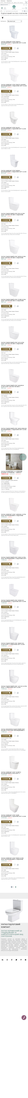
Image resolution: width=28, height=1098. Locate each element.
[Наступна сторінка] (15, 887)
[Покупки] (26, 2)
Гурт (12, 2)
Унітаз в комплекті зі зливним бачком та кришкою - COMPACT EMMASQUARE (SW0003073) (11, 472)
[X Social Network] (16, 960)
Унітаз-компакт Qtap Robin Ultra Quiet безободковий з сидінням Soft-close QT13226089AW (12, 859)
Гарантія (15, 2)
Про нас (1, 2)
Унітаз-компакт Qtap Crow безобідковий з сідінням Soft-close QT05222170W (13, 816)
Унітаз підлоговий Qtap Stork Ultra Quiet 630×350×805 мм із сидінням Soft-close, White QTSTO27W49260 (13, 300)
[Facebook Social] (11, 960)
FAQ (18, 2)
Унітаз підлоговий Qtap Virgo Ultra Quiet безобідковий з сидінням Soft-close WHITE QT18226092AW (14, 558)
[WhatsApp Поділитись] (26, 11)
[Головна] (1, 11)
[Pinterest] (21, 960)
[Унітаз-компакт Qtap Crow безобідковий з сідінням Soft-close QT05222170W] (14, 805)
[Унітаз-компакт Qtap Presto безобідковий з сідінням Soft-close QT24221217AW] (14, 32)
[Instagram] (7, 960)
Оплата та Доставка (7, 2)
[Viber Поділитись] (22, 11)
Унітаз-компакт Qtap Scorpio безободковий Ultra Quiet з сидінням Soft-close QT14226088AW (13, 773)
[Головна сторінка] (14, 7)
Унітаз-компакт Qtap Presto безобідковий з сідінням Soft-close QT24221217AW (13, 43)
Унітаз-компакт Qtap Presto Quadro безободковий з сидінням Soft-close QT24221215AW (14, 86)
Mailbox (25, 959)
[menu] (2, 8)
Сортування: (3, 21)
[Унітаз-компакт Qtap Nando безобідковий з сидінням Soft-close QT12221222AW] (14, 161)
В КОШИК (5, 48)
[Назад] (4, 11)
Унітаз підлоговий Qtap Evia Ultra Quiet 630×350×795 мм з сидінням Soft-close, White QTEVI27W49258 (13, 215)
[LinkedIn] (2, 960)
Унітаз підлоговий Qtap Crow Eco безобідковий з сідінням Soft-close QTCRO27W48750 (13, 601)
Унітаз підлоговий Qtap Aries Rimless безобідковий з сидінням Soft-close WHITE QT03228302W (14, 429)
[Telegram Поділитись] (24, 11)
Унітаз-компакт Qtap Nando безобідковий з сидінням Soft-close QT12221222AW (13, 172)
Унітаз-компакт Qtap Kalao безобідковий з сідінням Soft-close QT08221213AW (13, 129)
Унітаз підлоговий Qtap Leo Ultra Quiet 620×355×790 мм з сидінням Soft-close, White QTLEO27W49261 (12, 343)
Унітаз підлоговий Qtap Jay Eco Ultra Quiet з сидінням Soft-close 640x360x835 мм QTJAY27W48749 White (14, 687)
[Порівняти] (18, 48)
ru (24, 4)
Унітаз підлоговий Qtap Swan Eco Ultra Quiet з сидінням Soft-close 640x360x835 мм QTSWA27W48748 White (13, 644)
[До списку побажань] (15, 48)
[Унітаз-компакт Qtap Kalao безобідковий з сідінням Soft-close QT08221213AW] (14, 118)
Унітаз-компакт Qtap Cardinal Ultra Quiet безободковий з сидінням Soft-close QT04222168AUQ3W (13, 515)
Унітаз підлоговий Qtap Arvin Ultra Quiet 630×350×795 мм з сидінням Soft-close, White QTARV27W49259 (13, 257)
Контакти (21, 2)
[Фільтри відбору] (2, 18)
